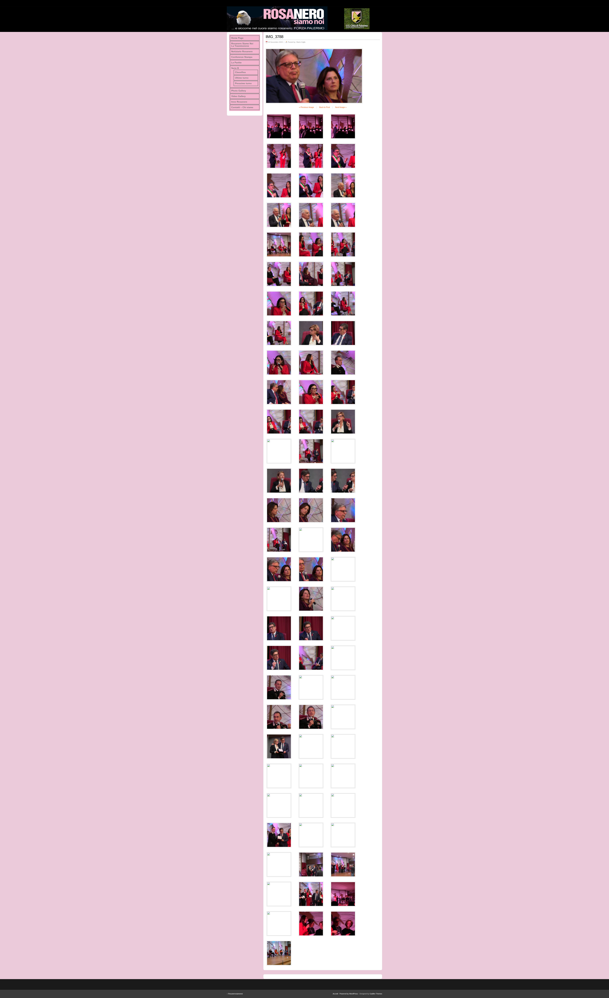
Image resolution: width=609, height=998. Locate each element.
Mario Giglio (300, 42)
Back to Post (324, 107)
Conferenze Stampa (241, 57)
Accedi (335, 994)
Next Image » (341, 107)
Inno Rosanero (239, 102)
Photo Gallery (238, 91)
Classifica (240, 72)
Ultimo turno (242, 78)
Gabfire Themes (376, 994)
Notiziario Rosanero (242, 51)
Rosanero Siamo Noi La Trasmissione (242, 44)
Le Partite (236, 62)
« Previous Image (306, 107)
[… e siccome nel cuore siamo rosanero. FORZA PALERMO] (277, 18)
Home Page (237, 38)
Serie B (235, 68)
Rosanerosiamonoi (235, 994)
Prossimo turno (243, 83)
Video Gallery (238, 96)
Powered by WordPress (349, 994)
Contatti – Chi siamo (242, 107)
